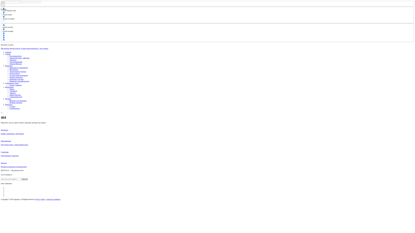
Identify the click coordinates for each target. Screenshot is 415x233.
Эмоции (13, 93)
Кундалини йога (16, 56)
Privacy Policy (40, 199)
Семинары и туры (11, 83)
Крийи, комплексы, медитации (12, 134)
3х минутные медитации (19, 75)
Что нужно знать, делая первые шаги (14, 145)
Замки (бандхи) (15, 95)
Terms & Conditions (53, 199)
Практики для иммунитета (19, 81)
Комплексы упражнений (19, 68)
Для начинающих (16, 62)
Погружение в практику (10, 156)
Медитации (5, 48)
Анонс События (15, 85)
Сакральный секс (16, 97)
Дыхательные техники (18, 71)
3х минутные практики (29, 48)
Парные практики (16, 77)
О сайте (12, 106)
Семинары (5, 152)
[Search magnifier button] (3, 5)
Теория (7, 54)
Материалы (9, 87)
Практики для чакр (17, 79)
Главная (8, 52)
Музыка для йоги (16, 103)
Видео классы (15, 48)
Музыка (8, 99)
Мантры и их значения (18, 101)
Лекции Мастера (16, 64)
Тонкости (13, 60)
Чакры (12, 89)
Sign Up (24, 179)
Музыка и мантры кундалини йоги (14, 167)
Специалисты (15, 108)
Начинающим (6, 141)
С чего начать (43, 48)
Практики (9, 66)
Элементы (13, 91)
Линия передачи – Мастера (19, 58)
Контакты (8, 104)
